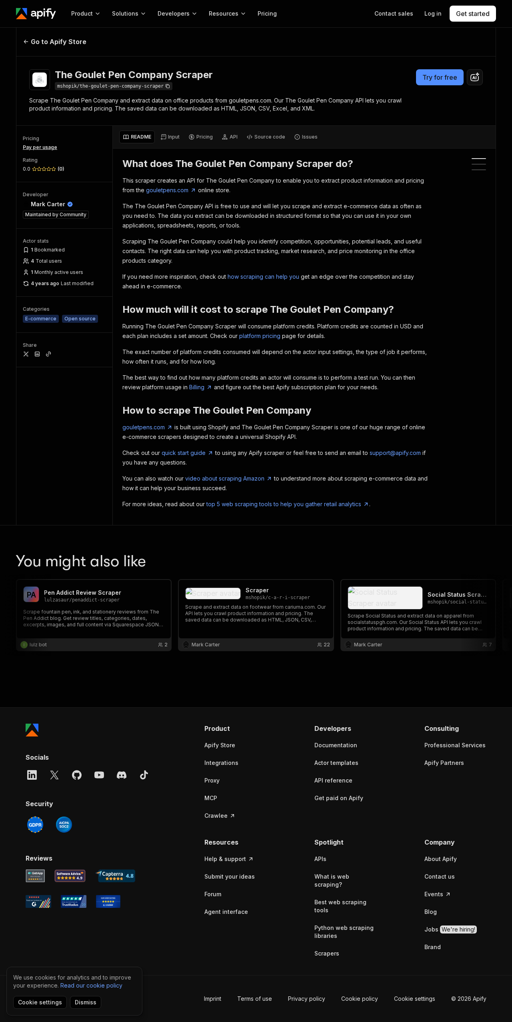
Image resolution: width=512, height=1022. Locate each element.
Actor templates (336, 762)
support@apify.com (395, 452)
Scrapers (326, 953)
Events (433, 894)
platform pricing (259, 335)
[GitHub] (76, 775)
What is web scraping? (331, 880)
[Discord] (121, 775)
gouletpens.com (167, 190)
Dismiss (85, 1002)
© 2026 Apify (468, 998)
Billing (196, 387)
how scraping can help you (263, 276)
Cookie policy (359, 998)
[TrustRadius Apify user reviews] (73, 901)
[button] (235, 728)
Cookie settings (414, 998)
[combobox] (475, 77)
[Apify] (36, 13)
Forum (212, 894)
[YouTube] (99, 775)
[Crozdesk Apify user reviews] (108, 901)
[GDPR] (35, 824)
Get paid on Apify (338, 798)
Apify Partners (444, 762)
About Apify (440, 858)
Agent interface (226, 911)
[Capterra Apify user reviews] (115, 875)
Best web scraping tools (340, 906)
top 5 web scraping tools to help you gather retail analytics (283, 504)
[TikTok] (144, 775)
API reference (333, 780)
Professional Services (455, 745)
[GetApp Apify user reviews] (35, 875)
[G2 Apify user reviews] (38, 901)
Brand (432, 947)
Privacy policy (306, 998)
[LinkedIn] (32, 775)
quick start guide (184, 452)
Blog (430, 911)
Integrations (221, 762)
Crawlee (216, 815)
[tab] (137, 137)
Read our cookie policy (91, 985)
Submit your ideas (229, 876)
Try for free (439, 77)
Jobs (449, 929)
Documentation (335, 745)
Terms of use (254, 998)
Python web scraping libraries (344, 931)
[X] (54, 775)
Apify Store (219, 745)
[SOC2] (64, 824)
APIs (320, 858)
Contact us (439, 876)
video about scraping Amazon (224, 478)
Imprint (212, 998)
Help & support (225, 858)
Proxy (212, 780)
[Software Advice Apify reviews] (70, 875)
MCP (210, 798)
